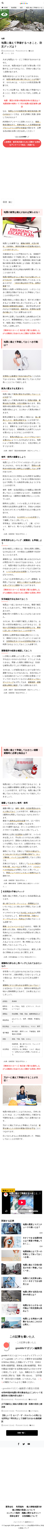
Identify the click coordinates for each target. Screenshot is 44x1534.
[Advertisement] (22, 174)
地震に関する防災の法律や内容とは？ (32, 1293)
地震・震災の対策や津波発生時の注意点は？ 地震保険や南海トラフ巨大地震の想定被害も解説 (22, 104)
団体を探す (14, 1516)
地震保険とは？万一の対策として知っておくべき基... (32, 1254)
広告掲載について (30, 1516)
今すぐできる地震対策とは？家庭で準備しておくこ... (32, 1241)
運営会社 (9, 1507)
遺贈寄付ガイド (29, 1522)
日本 (12, 53)
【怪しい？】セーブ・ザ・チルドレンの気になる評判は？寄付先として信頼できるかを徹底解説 (21, 1418)
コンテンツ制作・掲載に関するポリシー (23, 1513)
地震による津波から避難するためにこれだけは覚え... (32, 1321)
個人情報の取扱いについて (23, 1510)
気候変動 (13, 7)
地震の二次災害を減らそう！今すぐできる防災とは (32, 1281)
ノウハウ (6, 53)
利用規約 (20, 1507)
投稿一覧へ (21, 1433)
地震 (21, 7)
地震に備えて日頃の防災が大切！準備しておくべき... (32, 1268)
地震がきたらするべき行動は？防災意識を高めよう (32, 1308)
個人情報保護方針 (34, 1507)
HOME (6, 7)
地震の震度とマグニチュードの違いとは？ (32, 1225)
